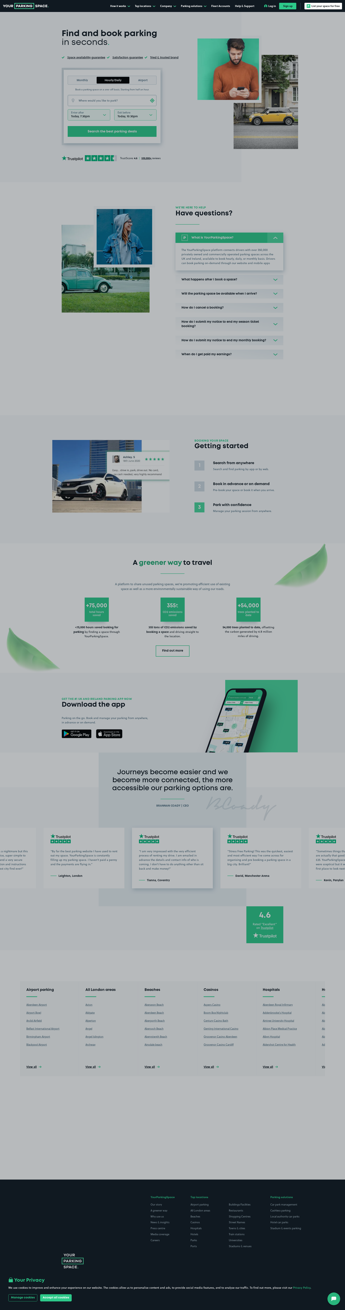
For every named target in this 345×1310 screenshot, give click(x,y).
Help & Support (244, 6)
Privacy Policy (301, 1288)
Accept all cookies (56, 1297)
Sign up (287, 6)
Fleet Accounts (220, 6)
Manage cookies (23, 1297)
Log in (272, 6)
